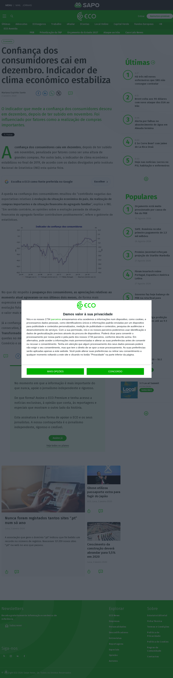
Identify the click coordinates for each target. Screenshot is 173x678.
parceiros (56, 319)
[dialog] (86, 339)
